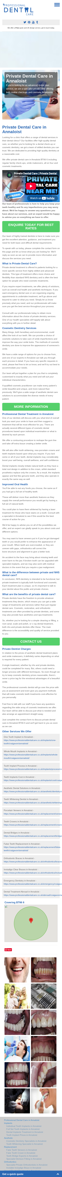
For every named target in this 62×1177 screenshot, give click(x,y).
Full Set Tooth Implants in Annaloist (23, 1129)
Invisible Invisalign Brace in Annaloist (23, 1168)
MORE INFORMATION (31, 407)
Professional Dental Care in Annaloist (21, 1120)
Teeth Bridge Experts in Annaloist (22, 1156)
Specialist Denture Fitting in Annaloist (24, 1159)
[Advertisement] (31, 49)
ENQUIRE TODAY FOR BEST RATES (31, 226)
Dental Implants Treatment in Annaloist (24, 1132)
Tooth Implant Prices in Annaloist (21, 1135)
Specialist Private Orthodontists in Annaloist (26, 1165)
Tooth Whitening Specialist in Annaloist (24, 1144)
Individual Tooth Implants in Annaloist (23, 1126)
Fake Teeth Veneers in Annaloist (21, 1150)
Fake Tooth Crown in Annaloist (20, 1153)
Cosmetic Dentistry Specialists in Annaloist (26, 1141)
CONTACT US (31, 641)
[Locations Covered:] (3, 4)
